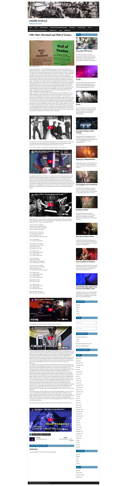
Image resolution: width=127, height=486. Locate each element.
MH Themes (47, 483)
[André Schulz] (63, 17)
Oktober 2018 (79, 414)
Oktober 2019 (79, 389)
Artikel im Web (44, 27)
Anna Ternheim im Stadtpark (85, 262)
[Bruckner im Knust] (87, 207)
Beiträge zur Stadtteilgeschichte (38, 30)
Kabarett (78, 307)
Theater (78, 314)
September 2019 (79, 391)
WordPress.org (79, 477)
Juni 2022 (78, 367)
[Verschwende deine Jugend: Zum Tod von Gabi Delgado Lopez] (87, 284)
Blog (36, 27)
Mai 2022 (78, 369)
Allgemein (78, 305)
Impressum (67, 30)
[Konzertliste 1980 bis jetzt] (87, 48)
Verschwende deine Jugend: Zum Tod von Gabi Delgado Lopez (86, 287)
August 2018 (78, 418)
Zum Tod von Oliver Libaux (85, 236)
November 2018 (79, 411)
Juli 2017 (77, 440)
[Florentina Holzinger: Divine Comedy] (87, 128)
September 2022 (79, 365)
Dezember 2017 (79, 431)
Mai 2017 (78, 445)
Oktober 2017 (79, 436)
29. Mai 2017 (33, 38)
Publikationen (81, 27)
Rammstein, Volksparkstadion (85, 159)
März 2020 (78, 378)
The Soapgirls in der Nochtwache (86, 184)
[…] (76, 62)
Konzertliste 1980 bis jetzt (84, 51)
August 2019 (78, 394)
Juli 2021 (77, 376)
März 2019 (78, 402)
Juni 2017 (78, 442)
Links (60, 30)
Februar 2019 (79, 405)
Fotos (89, 27)
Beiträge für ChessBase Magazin (58, 27)
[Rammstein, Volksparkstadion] (87, 157)
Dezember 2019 (79, 385)
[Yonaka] (87, 77)
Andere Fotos (52, 30)
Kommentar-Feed (80, 475)
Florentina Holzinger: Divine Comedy (85, 132)
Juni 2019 (78, 396)
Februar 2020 (79, 380)
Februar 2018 (79, 427)
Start (30, 27)
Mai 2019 (78, 398)
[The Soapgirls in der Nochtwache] (87, 182)
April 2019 (78, 400)
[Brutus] (87, 102)
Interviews (72, 27)
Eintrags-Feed (79, 472)
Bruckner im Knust (82, 210)
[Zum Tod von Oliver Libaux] (87, 234)
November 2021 (79, 372)
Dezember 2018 (79, 409)
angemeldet (36, 452)
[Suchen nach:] (87, 322)
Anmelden (78, 470)
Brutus (78, 104)
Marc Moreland (36, 434)
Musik (46, 38)
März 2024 (78, 361)
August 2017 (78, 438)
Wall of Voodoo (46, 434)
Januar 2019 (78, 407)
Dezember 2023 (79, 363)
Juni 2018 (78, 420)
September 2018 (79, 416)
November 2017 (79, 433)
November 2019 (79, 387)
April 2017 (78, 447)
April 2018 (78, 422)
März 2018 (78, 425)
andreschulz (40, 38)
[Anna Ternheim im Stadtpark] (87, 259)
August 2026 (79, 358)
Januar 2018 (78, 429)
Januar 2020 (78, 383)
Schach (77, 311)
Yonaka (78, 79)
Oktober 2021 (79, 374)
